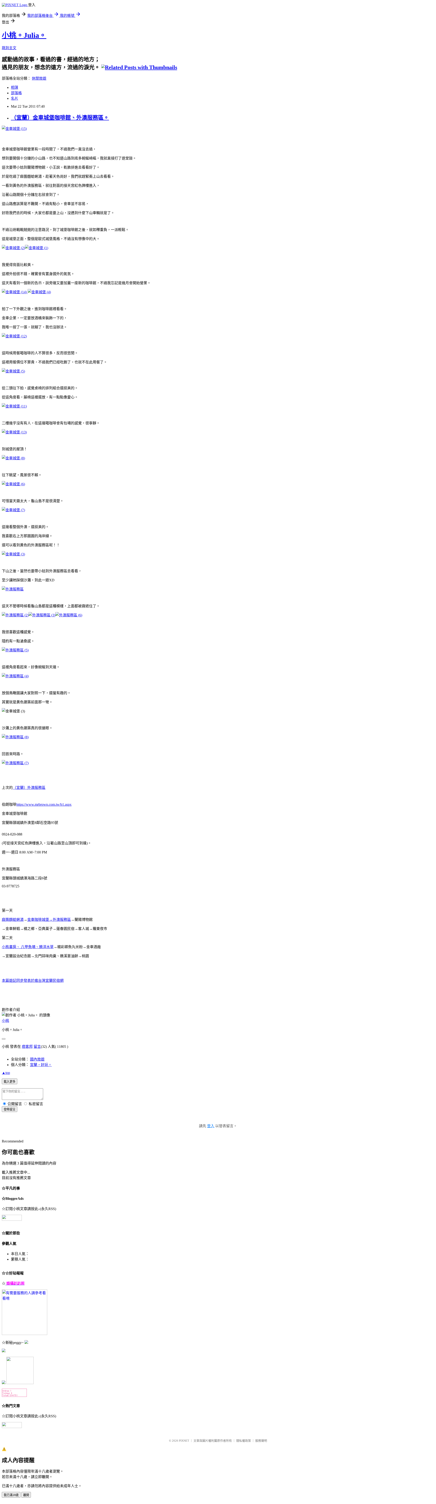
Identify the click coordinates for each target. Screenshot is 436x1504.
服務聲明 (261, 1440)
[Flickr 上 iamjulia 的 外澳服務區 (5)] (15, 650)
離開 (26, 1495)
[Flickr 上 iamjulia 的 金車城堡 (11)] (14, 406)
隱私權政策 (243, 1440)
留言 (37, 1046)
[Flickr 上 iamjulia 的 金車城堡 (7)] (13, 510)
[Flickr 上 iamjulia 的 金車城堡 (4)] (39, 292)
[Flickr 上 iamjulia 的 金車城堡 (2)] (13, 248)
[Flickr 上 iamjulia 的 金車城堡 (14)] (14, 292)
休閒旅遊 (39, 78)
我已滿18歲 (11, 1495)
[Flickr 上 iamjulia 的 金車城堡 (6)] (13, 484)
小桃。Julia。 (24, 35)
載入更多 (9, 1081)
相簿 (14, 87)
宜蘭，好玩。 (41, 1065)
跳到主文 (9, 48)
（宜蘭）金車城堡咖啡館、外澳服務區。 (60, 118)
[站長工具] (14, 1396)
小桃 (5, 1021)
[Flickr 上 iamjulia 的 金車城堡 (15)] (14, 129)
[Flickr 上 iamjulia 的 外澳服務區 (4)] (15, 676)
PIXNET (184, 1440)
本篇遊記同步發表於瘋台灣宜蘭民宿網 (33, 980)
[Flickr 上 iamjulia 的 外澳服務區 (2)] (15, 615)
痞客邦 (27, 1046)
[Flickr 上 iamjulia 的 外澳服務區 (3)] (42, 615)
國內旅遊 (37, 1059)
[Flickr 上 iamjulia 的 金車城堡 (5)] (13, 371)
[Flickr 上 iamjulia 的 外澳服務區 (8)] (15, 737)
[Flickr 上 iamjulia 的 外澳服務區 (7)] (15, 763)
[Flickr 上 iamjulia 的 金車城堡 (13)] (14, 432)
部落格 (16, 93)
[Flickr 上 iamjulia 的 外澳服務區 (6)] (68, 615)
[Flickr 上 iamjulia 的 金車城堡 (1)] (36, 248)
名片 (14, 98)
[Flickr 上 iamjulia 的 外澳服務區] (13, 589)
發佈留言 (9, 1109)
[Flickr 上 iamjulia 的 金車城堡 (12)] (14, 336)
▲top (6, 1073)
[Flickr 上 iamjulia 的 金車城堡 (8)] (13, 458)
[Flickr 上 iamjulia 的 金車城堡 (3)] (27, 292)
